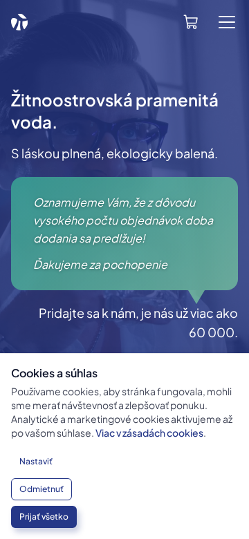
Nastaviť (36, 461)
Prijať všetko (43, 516)
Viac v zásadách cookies (149, 432)
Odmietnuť (41, 489)
